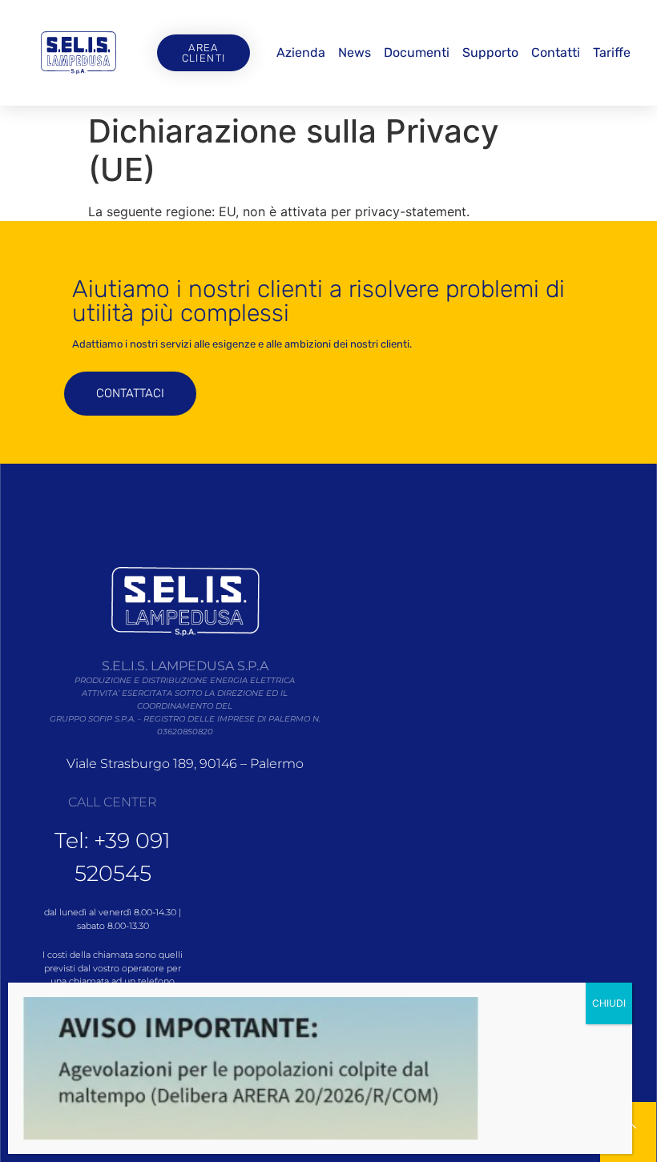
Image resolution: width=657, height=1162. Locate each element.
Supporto (490, 52)
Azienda (300, 52)
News (354, 52)
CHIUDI (609, 1003)
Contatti (555, 52)
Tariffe (612, 52)
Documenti (416, 52)
